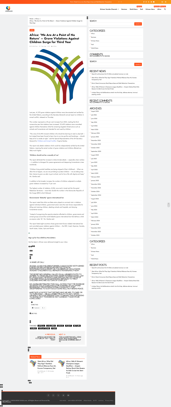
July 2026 (94, 115)
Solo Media (63, 400)
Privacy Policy (109, 400)
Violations (44, 328)
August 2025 (95, 155)
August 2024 (95, 199)
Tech (141, 9)
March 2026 (94, 129)
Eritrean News (151, 8)
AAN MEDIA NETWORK (75, 400)
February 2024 (95, 221)
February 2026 (95, 133)
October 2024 (95, 191)
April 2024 (94, 213)
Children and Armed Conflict (46, 141)
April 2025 (94, 170)
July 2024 (94, 202)
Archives (101, 400)
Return (77, 325)
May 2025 (94, 166)
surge (33, 328)
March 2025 (94, 173)
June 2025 (94, 162)
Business (124, 9)
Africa (159, 8)
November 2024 (96, 188)
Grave (60, 325)
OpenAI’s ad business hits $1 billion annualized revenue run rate (110, 74)
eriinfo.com (34, 46)
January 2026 (95, 137)
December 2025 (96, 140)
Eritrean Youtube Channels (108, 9)
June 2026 (94, 119)
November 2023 (96, 232)
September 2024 (96, 195)
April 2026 (94, 126)
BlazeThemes (6, 402)
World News (134, 8)
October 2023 (95, 235)
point (68, 325)
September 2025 (96, 151)
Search (93, 21)
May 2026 (94, 122)
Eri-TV (95, 400)
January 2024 (95, 224)
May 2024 (94, 210)
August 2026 (95, 111)
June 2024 (94, 206)
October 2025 (95, 148)
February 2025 (95, 177)
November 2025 (96, 144)
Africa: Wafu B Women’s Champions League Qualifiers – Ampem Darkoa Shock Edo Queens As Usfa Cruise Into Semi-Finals (75, 367)
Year (54, 328)
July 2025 (94, 159)
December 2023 (96, 228)
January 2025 (95, 180)
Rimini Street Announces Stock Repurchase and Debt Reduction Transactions (91, 2)
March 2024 (94, 217)
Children (51, 325)
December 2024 (96, 184)
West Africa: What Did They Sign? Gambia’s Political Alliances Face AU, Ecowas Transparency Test (47, 364)
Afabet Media (87, 400)
